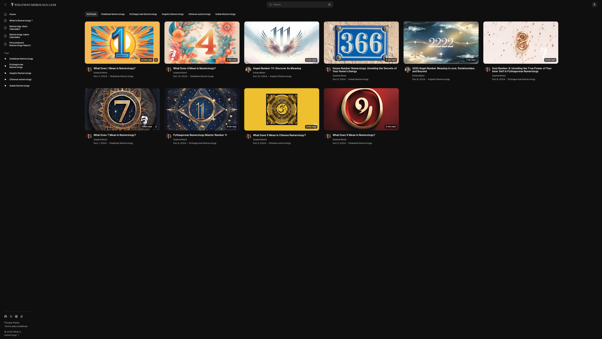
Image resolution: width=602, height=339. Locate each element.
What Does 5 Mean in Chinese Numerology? (279, 135)
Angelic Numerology (173, 14)
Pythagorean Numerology (143, 14)
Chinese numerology (199, 14)
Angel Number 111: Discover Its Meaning (277, 68)
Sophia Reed (100, 72)
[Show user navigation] (594, 4)
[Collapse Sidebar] (5, 4)
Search (277, 4)
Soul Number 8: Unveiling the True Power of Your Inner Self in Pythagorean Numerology (522, 70)
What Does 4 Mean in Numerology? (194, 68)
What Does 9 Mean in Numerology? (354, 135)
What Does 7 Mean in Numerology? (115, 135)
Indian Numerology (225, 14)
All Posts (91, 14)
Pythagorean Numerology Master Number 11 (200, 135)
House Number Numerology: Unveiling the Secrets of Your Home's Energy (365, 70)
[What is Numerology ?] (33, 4)
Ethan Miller (259, 72)
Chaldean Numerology (113, 14)
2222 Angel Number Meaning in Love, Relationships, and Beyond (443, 70)
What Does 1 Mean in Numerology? (114, 68)
